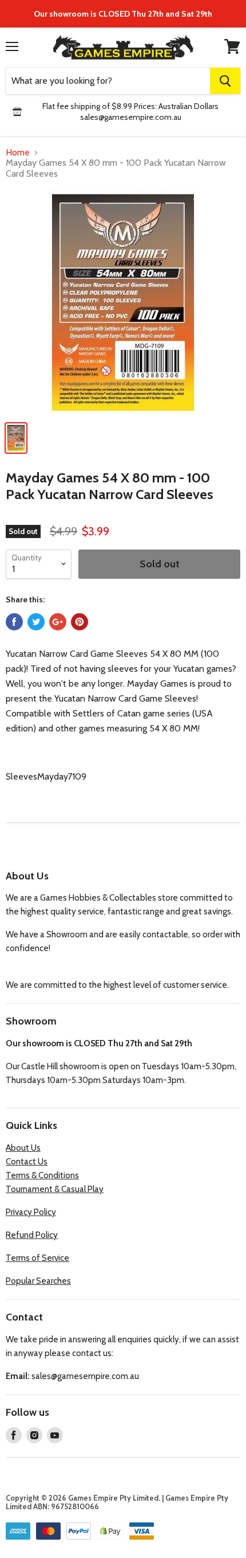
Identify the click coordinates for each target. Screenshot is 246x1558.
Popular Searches (38, 1281)
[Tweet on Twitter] (36, 621)
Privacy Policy (31, 1212)
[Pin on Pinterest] (79, 621)
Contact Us (26, 1161)
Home (18, 152)
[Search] (225, 81)
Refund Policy (32, 1235)
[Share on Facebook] (14, 621)
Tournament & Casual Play (55, 1189)
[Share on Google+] (57, 621)
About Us (23, 1148)
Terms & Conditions (42, 1175)
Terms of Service (37, 1258)
